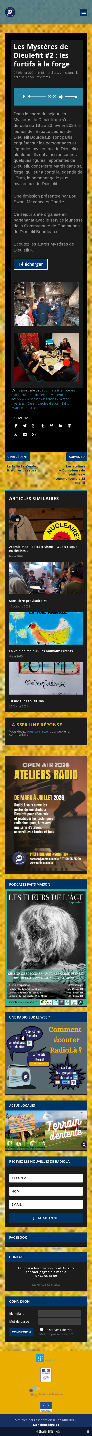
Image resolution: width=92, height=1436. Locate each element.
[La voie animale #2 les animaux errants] (46, 628)
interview (17, 399)
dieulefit (40, 395)
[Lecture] (23, 96)
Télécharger (31, 264)
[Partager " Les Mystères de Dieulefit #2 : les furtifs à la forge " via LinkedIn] (60, 425)
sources (31, 407)
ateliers (53, 72)
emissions (67, 72)
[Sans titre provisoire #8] (46, 578)
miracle (64, 399)
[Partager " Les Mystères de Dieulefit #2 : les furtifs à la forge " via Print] (33, 434)
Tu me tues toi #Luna (26, 701)
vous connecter (38, 731)
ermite (62, 395)
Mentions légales (46, 1425)
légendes (49, 399)
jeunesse (33, 399)
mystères (43, 77)
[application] (48, 96)
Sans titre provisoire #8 (28, 601)
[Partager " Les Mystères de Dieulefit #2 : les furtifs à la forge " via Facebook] (15, 425)
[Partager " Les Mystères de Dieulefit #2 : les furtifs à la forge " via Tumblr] (42, 425)
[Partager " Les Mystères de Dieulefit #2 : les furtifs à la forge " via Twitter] (24, 425)
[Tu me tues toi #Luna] (46, 678)
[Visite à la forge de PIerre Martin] (46, 325)
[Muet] (61, 97)
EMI (51, 395)
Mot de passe (19, 1321)
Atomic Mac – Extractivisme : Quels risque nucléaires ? (43, 549)
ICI (33, 250)
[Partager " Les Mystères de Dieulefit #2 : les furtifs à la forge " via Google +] (33, 425)
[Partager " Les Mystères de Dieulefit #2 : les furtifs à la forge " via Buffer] (69, 425)
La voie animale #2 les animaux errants (41, 651)
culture (26, 395)
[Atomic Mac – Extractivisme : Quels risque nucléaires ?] (46, 524)
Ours (31, 403)
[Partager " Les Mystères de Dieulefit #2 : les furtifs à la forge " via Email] (24, 434)
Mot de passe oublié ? (56, 1334)
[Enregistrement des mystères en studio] (46, 380)
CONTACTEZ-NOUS (46, 1284)
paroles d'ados (48, 403)
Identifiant (16, 1313)
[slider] (70, 97)
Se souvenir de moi (58, 1330)
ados (45, 390)
